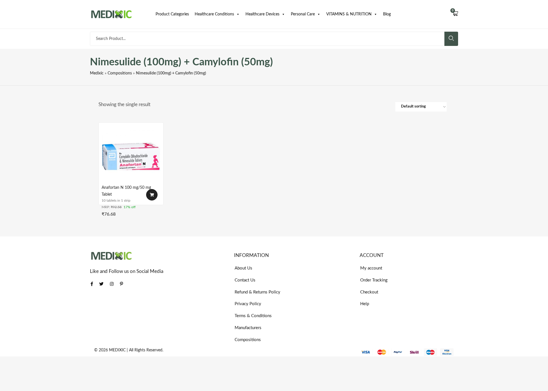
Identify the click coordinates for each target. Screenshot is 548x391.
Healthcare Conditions (214, 14)
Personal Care (303, 14)
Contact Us (245, 280)
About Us (243, 268)
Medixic (97, 73)
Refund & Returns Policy (257, 292)
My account (371, 268)
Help (364, 304)
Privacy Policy (248, 304)
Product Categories (172, 14)
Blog (387, 14)
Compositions (120, 73)
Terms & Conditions (253, 316)
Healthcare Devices (262, 14)
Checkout (369, 292)
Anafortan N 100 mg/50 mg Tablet (126, 191)
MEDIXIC (117, 350)
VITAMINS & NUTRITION (349, 14)
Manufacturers (248, 328)
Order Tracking (374, 280)
